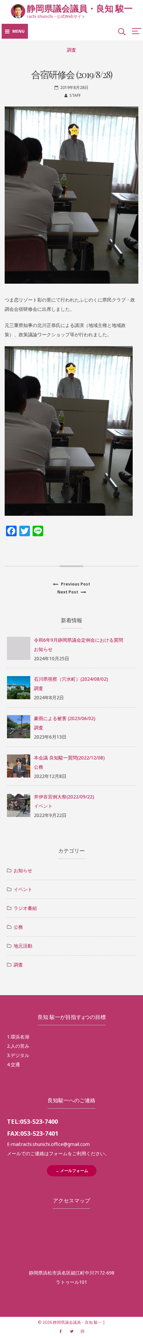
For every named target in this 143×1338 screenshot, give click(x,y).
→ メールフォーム (71, 1170)
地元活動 (23, 946)
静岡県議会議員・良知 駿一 (80, 8)
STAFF (75, 95)
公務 (38, 767)
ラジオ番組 (25, 908)
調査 (71, 50)
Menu (18, 31)
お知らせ (43, 649)
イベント (43, 806)
